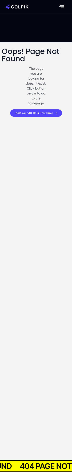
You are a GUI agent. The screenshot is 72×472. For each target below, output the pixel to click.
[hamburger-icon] (61, 7)
